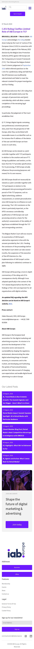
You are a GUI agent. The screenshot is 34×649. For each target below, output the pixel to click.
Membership (6, 584)
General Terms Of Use (9, 604)
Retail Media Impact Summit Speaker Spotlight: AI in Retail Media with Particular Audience (17, 416)
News (3, 590)
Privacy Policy (6, 607)
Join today (17, 524)
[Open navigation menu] (30, 8)
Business (17, 567)
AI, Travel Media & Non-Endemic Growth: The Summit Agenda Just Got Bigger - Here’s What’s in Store (16, 400)
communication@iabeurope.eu (12, 636)
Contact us (5, 594)
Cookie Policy (6, 610)
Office (17, 574)
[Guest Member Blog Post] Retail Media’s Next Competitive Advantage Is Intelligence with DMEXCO (17, 432)
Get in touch (18, 14)
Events (4, 587)
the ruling (21, 40)
